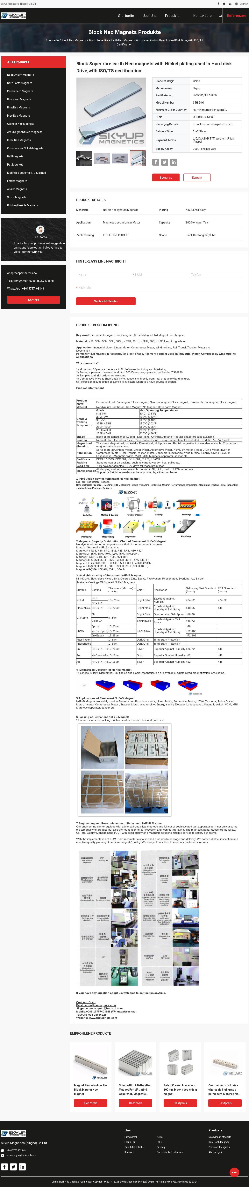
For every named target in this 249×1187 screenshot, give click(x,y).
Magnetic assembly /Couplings (26, 172)
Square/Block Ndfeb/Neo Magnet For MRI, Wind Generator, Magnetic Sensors (135, 1090)
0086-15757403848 (41, 280)
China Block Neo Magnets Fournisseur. (72, 1181)
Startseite (52, 40)
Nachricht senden (106, 301)
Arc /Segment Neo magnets (24, 132)
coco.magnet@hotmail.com (104, 1008)
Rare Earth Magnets (19, 83)
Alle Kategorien (216, 1152)
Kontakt (33, 300)
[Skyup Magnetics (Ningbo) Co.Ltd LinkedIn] (230, 4)
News (160, 1137)
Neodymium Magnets (20, 74)
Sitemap (161, 1147)
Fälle (159, 1142)
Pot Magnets (15, 164)
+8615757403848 (33, 288)
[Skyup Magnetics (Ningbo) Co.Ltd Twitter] (224, 4)
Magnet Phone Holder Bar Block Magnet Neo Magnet (90, 1089)
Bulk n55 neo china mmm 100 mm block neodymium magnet (180, 1089)
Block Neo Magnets (74, 40)
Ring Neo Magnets (18, 107)
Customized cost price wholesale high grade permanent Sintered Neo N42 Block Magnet (224, 1090)
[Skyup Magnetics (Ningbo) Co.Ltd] (13, 15)
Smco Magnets (16, 197)
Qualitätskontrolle (134, 1147)
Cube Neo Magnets (19, 140)
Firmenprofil (130, 1137)
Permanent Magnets (20, 91)
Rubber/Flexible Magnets (22, 205)
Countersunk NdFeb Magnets (25, 148)
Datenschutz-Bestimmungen (170, 1152)
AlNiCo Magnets (17, 189)
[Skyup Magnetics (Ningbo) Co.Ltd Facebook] (218, 4)
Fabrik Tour (130, 1142)
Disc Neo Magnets (18, 115)
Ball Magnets (15, 156)
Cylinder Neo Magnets (20, 123)
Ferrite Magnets (17, 180)
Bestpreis (166, 177)
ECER (194, 1181)
